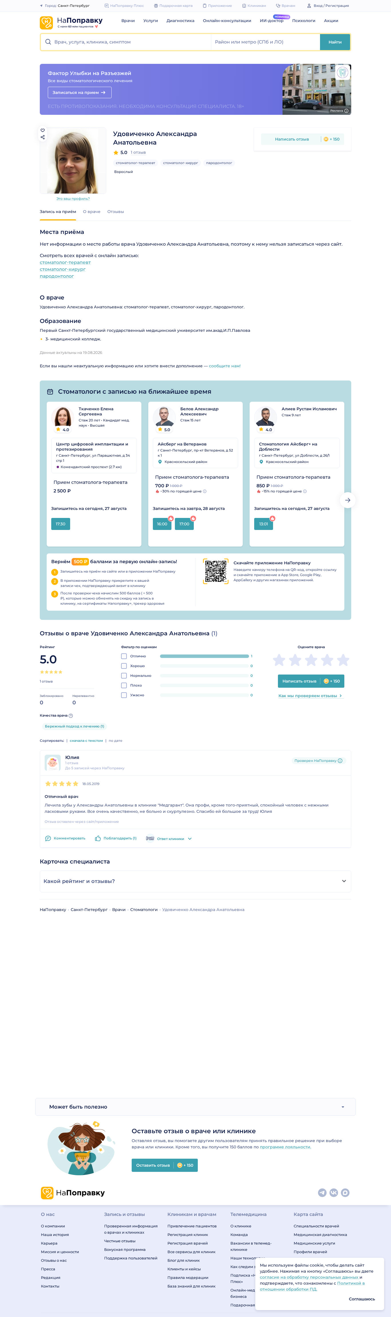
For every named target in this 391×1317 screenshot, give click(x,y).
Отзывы (115, 211)
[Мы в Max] (345, 1193)
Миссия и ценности (60, 1251)
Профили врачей (310, 1251)
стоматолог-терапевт (135, 163)
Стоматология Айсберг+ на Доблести (288, 446)
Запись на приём (58, 211)
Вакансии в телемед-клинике (251, 1246)
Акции (331, 20)
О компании (53, 1226)
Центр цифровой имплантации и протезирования (92, 446)
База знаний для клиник (191, 1286)
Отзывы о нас (54, 1260)
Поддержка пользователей (130, 1258)
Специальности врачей (316, 1226)
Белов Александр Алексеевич (199, 411)
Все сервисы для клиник (191, 1251)
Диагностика (180, 20)
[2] (46, 672)
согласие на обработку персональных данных (310, 1277)
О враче (91, 211)
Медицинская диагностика (320, 1234)
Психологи (303, 20)
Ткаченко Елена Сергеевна (96, 411)
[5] (60, 672)
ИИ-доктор (272, 20)
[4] (56, 672)
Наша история (55, 1234)
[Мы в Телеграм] (322, 1193)
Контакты (50, 1286)
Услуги (150, 20)
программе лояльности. (285, 1147)
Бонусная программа (125, 1249)
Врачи (128, 20)
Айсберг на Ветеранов (182, 444)
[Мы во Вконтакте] (334, 1193)
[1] (42, 672)
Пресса (48, 1269)
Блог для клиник (183, 1260)
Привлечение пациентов (192, 1226)
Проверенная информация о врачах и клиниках (131, 1229)
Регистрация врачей (187, 1243)
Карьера (49, 1243)
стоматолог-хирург (180, 163)
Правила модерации (187, 1277)
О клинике (240, 1226)
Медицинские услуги (314, 1243)
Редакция (50, 1277)
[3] (51, 672)
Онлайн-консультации (227, 20)
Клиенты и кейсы (184, 1269)
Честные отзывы (119, 1241)
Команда (239, 1234)
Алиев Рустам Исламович (309, 408)
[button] (126, 42)
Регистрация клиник (187, 1234)
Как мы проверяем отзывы (308, 695)
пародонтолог (219, 163)
